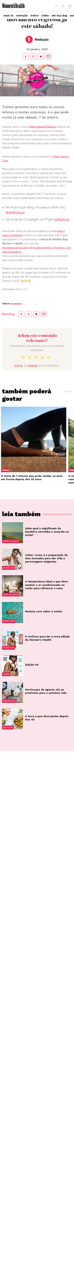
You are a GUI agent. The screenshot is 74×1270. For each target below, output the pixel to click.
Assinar (33, 365)
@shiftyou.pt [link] (15, 212)
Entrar (18, 365)
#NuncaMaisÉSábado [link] (42, 126)
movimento (16, 303)
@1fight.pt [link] (62, 219)
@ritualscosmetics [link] (41, 247)
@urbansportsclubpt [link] (15, 247)
